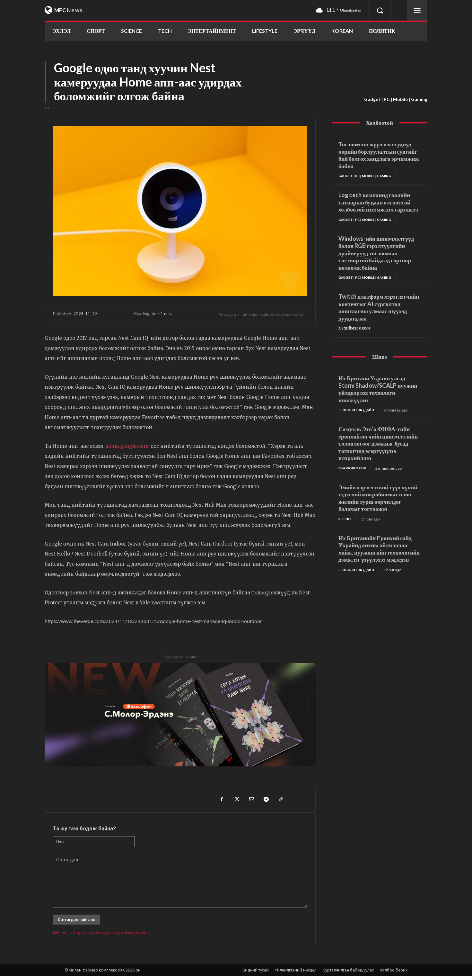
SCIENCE (345, 519)
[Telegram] (265, 799)
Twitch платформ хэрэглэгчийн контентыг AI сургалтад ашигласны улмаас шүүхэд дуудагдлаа (378, 307)
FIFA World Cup (352, 468)
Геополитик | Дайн (356, 410)
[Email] (251, 799)
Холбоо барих (393, 970)
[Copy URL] (280, 799)
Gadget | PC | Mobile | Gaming (395, 99)
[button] (380, 10)
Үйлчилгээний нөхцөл (296, 970)
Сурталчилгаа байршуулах (348, 970)
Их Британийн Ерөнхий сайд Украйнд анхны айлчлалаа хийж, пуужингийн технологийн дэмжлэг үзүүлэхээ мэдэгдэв (379, 548)
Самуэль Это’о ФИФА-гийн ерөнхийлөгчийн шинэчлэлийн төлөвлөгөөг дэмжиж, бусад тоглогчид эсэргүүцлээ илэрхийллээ (378, 443)
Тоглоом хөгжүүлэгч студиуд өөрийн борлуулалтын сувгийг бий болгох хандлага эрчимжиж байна (378, 154)
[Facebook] (221, 799)
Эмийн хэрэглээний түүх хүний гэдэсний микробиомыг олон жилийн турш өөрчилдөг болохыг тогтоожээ (377, 497)
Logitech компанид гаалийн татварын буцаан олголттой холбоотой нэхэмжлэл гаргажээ (378, 202)
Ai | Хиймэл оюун (354, 328)
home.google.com (126, 446)
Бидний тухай (255, 970)
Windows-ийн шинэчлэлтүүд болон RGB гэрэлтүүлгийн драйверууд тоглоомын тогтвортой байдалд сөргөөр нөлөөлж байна (376, 253)
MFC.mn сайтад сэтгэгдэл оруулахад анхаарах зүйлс (102, 932)
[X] (236, 799)
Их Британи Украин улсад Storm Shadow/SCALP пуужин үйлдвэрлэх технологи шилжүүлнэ (377, 389)
